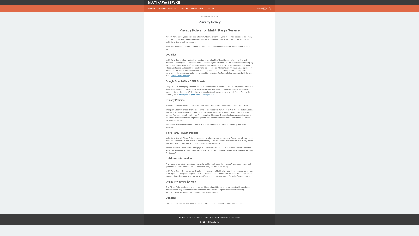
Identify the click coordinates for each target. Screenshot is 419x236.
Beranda (151, 9)
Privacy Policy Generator (180, 76)
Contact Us (207, 217)
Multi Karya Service (164, 2)
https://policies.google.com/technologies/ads (196, 95)
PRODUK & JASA (197, 9)
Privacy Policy (235, 217)
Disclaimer (224, 217)
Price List (210, 9)
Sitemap (216, 217)
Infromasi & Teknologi (167, 9)
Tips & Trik (184, 9)
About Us (199, 217)
